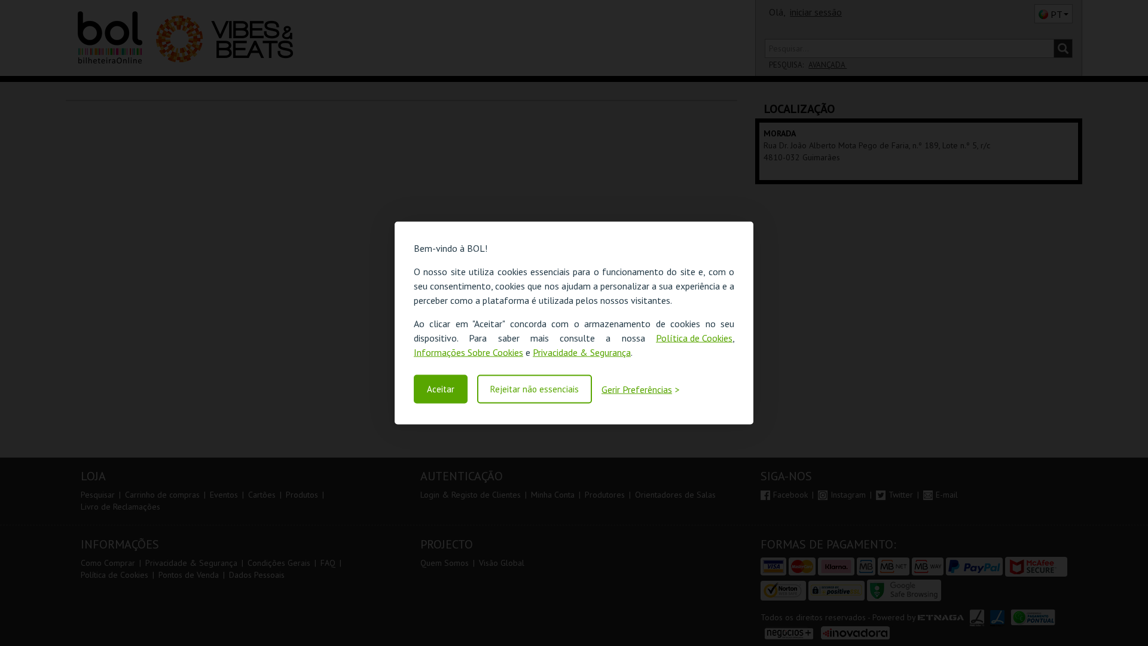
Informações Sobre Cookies (468, 352)
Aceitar (440, 389)
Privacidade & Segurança (582, 352)
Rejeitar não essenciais (534, 389)
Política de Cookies (694, 338)
